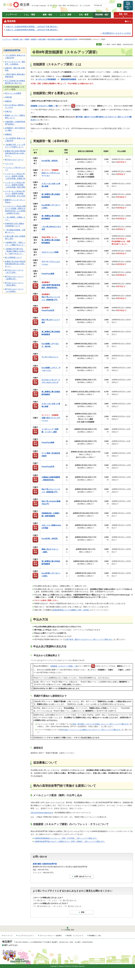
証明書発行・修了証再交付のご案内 (15, 129)
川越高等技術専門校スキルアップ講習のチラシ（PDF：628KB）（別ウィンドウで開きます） (69, 841)
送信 (82, 912)
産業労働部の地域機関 (54, 39)
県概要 (27, 39)
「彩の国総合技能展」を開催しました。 (15, 231)
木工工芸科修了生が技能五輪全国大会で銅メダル (15, 82)
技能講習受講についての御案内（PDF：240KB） (71, 610)
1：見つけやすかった (43, 906)
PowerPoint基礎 (48, 274)
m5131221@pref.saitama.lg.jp (42, 813)
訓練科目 (8, 101)
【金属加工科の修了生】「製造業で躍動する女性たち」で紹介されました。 (15, 251)
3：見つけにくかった (73, 906)
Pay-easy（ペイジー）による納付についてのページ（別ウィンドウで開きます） (91, 730)
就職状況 (8, 134)
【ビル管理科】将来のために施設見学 (15, 139)
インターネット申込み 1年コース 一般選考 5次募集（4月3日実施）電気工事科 (15, 185)
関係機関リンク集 (95, 935)
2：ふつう (53, 900)
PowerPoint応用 (48, 310)
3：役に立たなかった (68, 900)
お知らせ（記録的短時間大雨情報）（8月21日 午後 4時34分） (32, 30)
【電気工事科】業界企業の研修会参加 (15, 75)
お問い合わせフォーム (82, 876)
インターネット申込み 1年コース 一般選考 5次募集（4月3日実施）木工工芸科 (15, 193)
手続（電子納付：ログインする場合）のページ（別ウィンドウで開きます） (101, 724)
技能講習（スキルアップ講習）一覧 (44, 106)
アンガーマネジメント (50, 357)
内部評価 (8, 97)
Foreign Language (40, 5)
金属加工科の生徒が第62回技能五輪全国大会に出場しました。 (15, 264)
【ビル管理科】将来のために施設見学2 (15, 56)
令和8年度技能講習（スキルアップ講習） (14, 88)
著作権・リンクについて (75, 935)
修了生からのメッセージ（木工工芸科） (14, 271)
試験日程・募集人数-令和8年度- (15, 69)
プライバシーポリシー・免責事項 (50, 935)
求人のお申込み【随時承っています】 (15, 106)
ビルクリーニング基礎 (50, 252)
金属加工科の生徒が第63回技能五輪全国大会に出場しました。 (15, 153)
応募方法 (8, 111)
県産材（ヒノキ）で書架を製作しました (15, 116)
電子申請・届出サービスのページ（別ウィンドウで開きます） (90, 639)
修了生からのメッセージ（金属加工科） (14, 278)
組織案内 (34, 39)
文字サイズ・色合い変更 (58, 5)
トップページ (6, 39)
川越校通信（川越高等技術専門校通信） (15, 123)
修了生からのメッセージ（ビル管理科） (14, 290)
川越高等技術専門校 (70, 39)
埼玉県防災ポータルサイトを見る (116, 33)
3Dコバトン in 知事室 (13, 93)
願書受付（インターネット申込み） (15, 201)
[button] (123, 17)
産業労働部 (42, 39)
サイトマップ (7, 935)
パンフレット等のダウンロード (15, 169)
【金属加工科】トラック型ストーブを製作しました (15, 146)
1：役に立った (40, 900)
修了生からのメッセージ (14, 160)
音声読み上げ (73, 5)
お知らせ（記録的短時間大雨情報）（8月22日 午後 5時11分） (32, 27)
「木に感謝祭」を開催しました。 (15, 218)
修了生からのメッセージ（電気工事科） (14, 284)
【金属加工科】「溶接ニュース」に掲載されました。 (15, 244)
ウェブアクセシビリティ (26, 935)
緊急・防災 (123, 14)
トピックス (9, 163)
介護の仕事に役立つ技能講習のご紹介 (15, 237)
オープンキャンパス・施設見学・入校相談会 (15, 63)
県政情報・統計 (18, 39)
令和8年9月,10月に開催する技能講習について (14, 225)
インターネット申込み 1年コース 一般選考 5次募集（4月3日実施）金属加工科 (15, 176)
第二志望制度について (13, 257)
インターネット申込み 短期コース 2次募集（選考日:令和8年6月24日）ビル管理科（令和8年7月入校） (15, 209)
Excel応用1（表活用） (50, 161)
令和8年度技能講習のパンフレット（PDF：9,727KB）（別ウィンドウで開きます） (66, 838)
